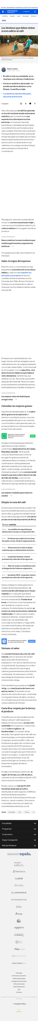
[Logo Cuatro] (19, 878)
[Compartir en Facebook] (35, 104)
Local (18, 16)
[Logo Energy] (19, 913)
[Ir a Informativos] (12, 11)
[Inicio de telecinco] (3, 12)
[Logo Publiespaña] (19, 956)
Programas (6, 829)
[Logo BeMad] (19, 920)
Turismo (27, 812)
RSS (19, 989)
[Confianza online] (19, 1013)
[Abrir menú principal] (35, 12)
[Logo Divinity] (19, 885)
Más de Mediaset (9, 845)
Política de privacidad (19, 978)
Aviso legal (19, 973)
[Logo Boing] (19, 906)
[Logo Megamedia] (20, 1004)
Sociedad (25, 16)
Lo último (5, 16)
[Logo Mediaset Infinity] (19, 864)
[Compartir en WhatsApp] (21, 104)
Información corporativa (19, 975)
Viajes (34, 812)
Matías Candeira (12, 68)
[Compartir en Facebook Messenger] (30, 104)
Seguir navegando (10, 840)
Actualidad (11, 812)
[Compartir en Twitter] (25, 104)
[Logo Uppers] (19, 927)
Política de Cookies (19, 984)
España (12, 16)
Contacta (19, 992)
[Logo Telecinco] (19, 871)
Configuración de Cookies (19, 981)
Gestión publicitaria (19, 986)
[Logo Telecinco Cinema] (19, 935)
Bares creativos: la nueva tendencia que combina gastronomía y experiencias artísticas (18, 243)
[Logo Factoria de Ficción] (19, 899)
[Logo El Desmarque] (19, 892)
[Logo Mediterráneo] (19, 963)
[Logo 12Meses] (19, 942)
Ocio (4, 20)
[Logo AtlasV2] (19, 949)
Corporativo (7, 834)
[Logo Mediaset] (19, 855)
